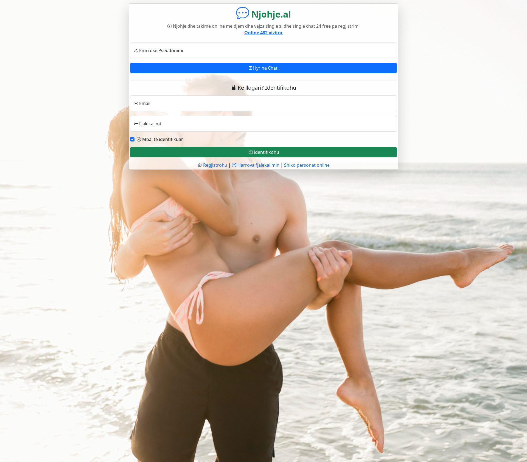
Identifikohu (266, 152)
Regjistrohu (214, 165)
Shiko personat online (307, 165)
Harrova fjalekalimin (257, 165)
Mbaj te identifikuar (162, 139)
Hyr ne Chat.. (266, 68)
